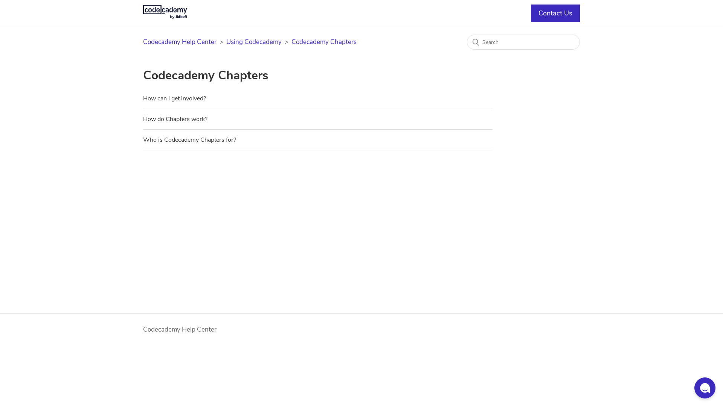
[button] (704, 387)
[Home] (165, 16)
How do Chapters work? (175, 119)
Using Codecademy (254, 42)
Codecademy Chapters (324, 42)
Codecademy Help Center (180, 42)
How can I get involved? (174, 98)
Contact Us (555, 13)
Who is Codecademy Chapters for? (189, 140)
